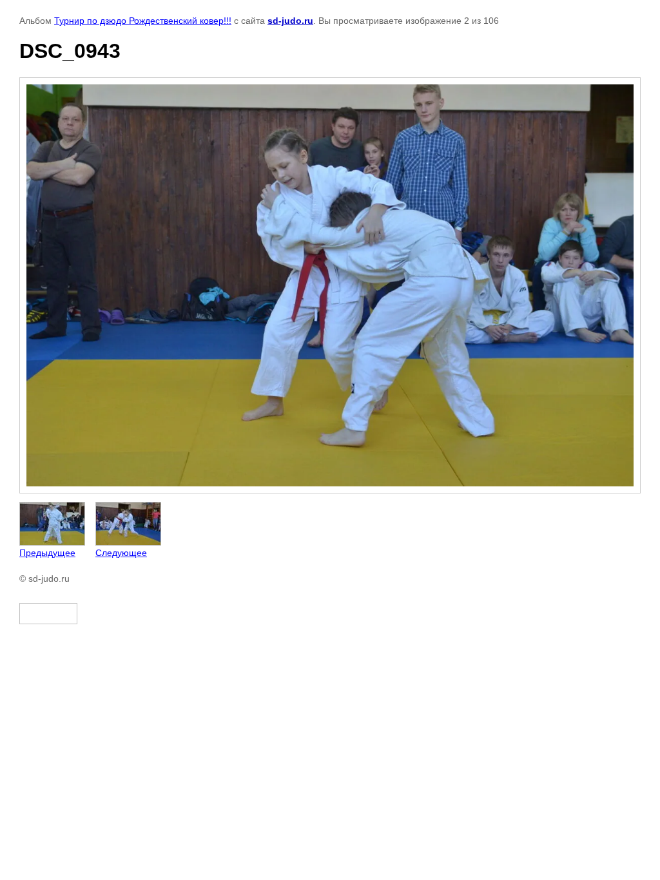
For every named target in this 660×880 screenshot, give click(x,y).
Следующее (121, 553)
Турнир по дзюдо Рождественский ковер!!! (142, 20)
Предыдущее (47, 553)
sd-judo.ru (290, 20)
